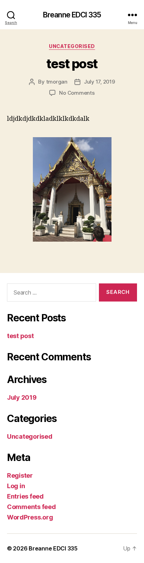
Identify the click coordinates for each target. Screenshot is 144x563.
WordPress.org (30, 517)
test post (72, 63)
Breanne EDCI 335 (72, 14)
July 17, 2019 (99, 81)
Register (20, 475)
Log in (16, 486)
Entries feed (25, 496)
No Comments (76, 92)
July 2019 (22, 397)
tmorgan (56, 81)
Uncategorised (72, 46)
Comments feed (31, 506)
